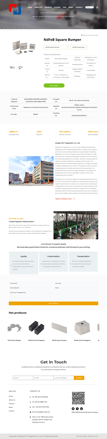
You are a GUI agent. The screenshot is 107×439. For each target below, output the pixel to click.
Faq (64, 7)
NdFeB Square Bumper (52, 16)
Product (48, 7)
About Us (38, 7)
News (71, 7)
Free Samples (54, 85)
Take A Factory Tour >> (65, 199)
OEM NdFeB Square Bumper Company (75, 149)
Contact (78, 7)
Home (30, 7)
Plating (57, 7)
